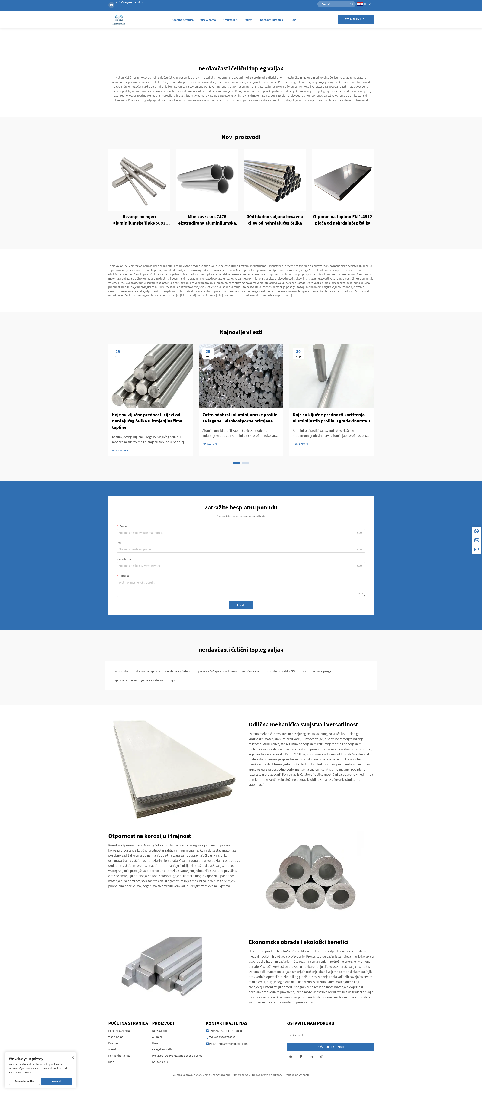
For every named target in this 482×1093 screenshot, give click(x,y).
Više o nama (208, 20)
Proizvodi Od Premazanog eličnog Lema (177, 1055)
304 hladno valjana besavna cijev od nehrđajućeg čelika (275, 220)
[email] (476, 540)
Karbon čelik (160, 1062)
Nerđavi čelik (160, 1031)
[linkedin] (311, 1057)
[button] (236, 463)
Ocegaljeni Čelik (162, 1049)
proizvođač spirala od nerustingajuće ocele (228, 671)
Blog (293, 20)
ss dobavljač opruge (317, 671)
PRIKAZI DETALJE (139, 180)
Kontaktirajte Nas (271, 20)
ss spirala (121, 671)
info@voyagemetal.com (131, 2)
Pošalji (241, 605)
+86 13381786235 (224, 1037)
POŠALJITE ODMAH (330, 1047)
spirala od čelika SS (281, 671)
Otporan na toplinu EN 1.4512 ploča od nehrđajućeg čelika (342, 220)
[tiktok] (321, 1057)
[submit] (351, 4)
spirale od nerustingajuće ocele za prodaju (144, 680)
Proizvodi (229, 20)
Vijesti (249, 20)
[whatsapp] (476, 531)
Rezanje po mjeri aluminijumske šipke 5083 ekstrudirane (139, 220)
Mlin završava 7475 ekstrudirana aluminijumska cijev (207, 220)
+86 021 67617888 (231, 1031)
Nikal (155, 1043)
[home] (119, 20)
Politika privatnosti (297, 1075)
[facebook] (300, 1057)
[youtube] (290, 1057)
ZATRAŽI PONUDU (355, 19)
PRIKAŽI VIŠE (120, 450)
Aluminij (157, 1037)
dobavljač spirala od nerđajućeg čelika (163, 671)
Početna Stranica (183, 20)
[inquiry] (476, 549)
